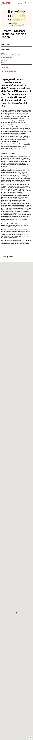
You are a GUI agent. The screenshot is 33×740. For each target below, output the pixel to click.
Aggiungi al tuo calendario (8, 71)
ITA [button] (19, 3)
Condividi (4, 67)
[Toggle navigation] (31, 3)
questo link (27, 144)
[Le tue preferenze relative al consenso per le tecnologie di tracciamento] (30, 737)
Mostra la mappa (6, 57)
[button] (16, 612)
